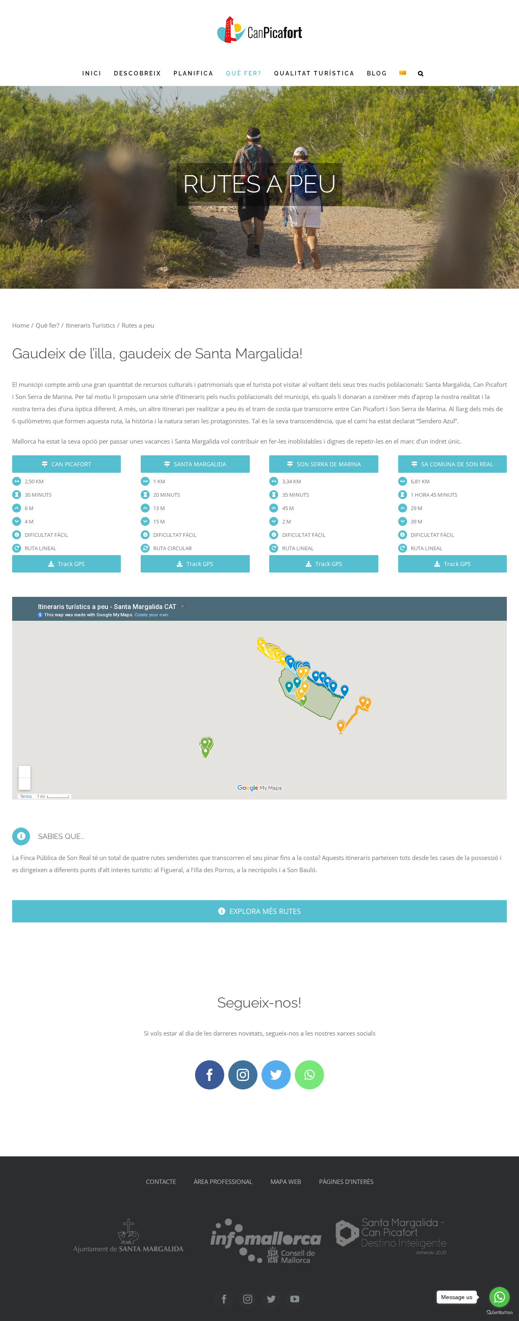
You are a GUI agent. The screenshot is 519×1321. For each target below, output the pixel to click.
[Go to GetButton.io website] (500, 1312)
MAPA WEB (285, 1181)
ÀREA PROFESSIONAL (223, 1181)
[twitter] (276, 1074)
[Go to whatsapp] (499, 1297)
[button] (421, 73)
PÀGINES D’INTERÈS (346, 1181)
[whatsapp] (309, 1074)
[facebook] (209, 1074)
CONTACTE (161, 1181)
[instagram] (242, 1074)
